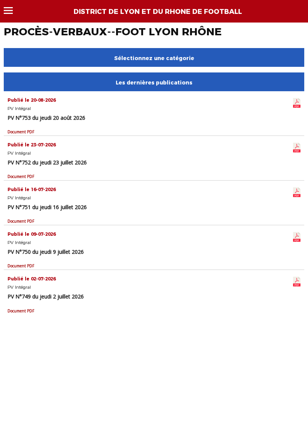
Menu (12, 10)
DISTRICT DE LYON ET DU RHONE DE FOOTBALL (158, 12)
